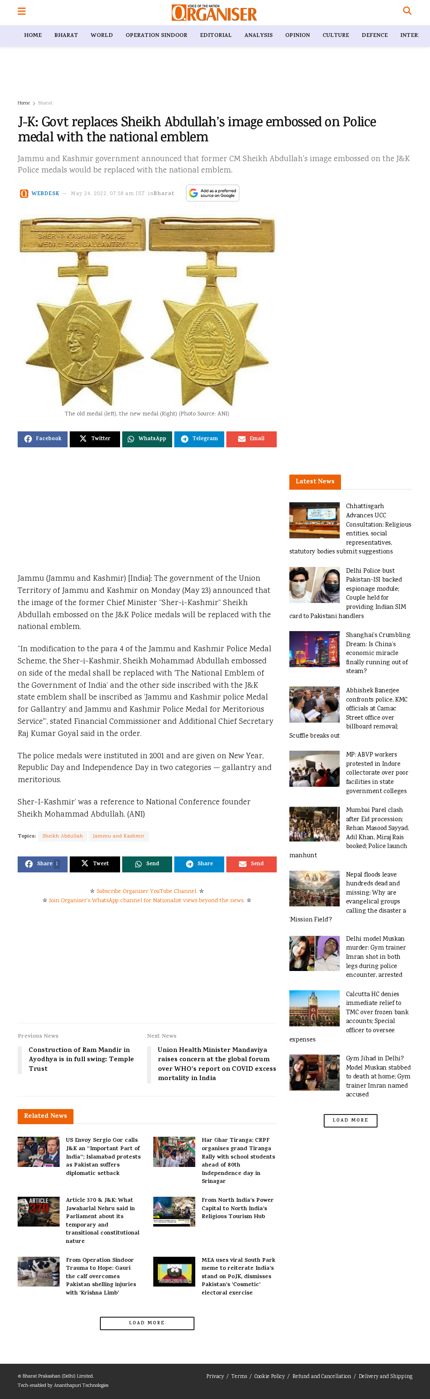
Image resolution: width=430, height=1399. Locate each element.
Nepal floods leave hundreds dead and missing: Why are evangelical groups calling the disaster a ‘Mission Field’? (347, 897)
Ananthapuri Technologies (81, 1385)
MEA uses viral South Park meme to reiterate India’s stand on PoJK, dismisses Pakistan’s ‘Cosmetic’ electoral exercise (238, 1277)
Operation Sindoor (156, 36)
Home (33, 36)
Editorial (216, 36)
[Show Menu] (22, 12)
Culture (335, 36)
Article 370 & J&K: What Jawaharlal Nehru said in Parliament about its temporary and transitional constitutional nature (102, 1221)
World (102, 36)
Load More (147, 1323)
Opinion (297, 36)
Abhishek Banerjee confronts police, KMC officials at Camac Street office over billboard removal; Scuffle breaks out (348, 713)
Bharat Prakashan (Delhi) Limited (58, 1376)
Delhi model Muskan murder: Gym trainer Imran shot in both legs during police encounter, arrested (376, 957)
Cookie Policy (269, 1377)
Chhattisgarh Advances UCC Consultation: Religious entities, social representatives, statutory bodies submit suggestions (350, 529)
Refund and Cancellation (321, 1377)
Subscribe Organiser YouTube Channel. (147, 891)
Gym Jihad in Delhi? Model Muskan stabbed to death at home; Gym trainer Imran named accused (378, 1077)
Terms (239, 1377)
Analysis (258, 36)
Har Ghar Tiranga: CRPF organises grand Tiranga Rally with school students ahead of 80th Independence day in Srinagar (238, 1161)
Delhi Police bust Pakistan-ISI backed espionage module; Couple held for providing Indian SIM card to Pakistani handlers (347, 593)
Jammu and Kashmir (119, 836)
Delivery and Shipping (385, 1377)
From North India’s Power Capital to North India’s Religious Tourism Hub (238, 1209)
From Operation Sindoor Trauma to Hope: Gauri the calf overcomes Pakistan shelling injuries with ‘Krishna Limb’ (101, 1277)
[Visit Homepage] (214, 12)
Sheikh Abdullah (62, 836)
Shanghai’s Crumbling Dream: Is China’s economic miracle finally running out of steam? (378, 653)
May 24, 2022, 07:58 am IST (108, 194)
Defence (375, 36)
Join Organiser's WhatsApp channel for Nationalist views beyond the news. (147, 901)
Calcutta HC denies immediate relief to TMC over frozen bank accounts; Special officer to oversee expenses (349, 1017)
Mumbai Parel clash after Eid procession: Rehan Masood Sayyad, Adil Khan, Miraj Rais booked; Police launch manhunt (349, 833)
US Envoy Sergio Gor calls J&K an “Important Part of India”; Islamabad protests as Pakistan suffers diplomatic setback (103, 1157)
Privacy (215, 1377)
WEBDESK (45, 194)
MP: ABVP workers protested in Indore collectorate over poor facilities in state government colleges (377, 773)
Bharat (66, 36)
